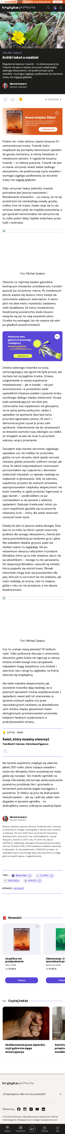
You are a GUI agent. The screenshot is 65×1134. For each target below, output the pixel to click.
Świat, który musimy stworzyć (26, 739)
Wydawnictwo (20, 1131)
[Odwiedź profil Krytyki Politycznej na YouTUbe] (37, 1109)
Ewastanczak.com (49, 1119)
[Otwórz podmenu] (60, 1094)
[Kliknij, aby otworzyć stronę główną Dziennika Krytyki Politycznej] (32, 1129)
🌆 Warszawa (19, 875)
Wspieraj (7, 1131)
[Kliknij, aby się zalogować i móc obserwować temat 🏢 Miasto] (39, 880)
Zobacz (21, 980)
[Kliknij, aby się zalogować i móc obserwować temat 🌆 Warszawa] (29, 875)
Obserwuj (44, 1131)
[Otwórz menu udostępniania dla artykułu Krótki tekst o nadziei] (12, 99)
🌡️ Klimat (43, 875)
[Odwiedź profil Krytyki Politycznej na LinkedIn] (43, 1109)
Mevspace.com (25, 1119)
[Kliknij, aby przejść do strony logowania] (61, 7)
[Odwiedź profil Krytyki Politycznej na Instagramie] (25, 1109)
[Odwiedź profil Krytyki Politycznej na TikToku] (31, 1109)
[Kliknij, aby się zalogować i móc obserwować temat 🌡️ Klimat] (51, 875)
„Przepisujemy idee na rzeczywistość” (24, 1094)
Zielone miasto (12, 53)
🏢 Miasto (30, 880)
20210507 (19, 888)
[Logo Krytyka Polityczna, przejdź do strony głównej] (18, 7)
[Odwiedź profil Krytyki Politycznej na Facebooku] (19, 1109)
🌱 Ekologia (11, 880)
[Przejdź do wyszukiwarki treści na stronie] (48, 7)
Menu (57, 1131)
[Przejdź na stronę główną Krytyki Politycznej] (18, 1083)
